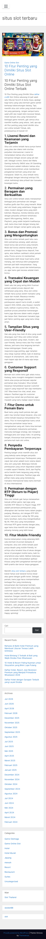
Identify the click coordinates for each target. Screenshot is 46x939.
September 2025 (12, 732)
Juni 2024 (9, 803)
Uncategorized (11, 881)
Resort (8, 867)
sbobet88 (9, 908)
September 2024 (12, 789)
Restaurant (10, 872)
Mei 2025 (9, 751)
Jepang (8, 858)
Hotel (7, 848)
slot (6, 916)
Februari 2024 (11, 822)
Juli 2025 (9, 741)
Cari (6, 626)
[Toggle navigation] (6, 6)
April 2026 (9, 708)
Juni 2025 (9, 746)
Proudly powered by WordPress (16, 933)
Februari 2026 (11, 713)
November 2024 (12, 779)
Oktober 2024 (11, 784)
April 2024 (9, 812)
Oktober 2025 (11, 727)
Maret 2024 (10, 817)
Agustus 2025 (11, 737)
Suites (7, 877)
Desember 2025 (12, 718)
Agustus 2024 (11, 794)
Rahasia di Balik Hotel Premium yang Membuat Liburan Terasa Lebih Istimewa (21, 648)
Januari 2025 (11, 770)
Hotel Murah (10, 853)
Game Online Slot (11, 62)
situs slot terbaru (19, 571)
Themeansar (24, 935)
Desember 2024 (12, 775)
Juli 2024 (9, 798)
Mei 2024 (9, 808)
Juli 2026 (9, 699)
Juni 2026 (9, 704)
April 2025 (9, 756)
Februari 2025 (11, 765)
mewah (8, 862)
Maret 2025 (10, 760)
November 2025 (12, 723)
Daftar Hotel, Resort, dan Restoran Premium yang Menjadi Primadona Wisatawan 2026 (21, 672)
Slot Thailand (10, 897)
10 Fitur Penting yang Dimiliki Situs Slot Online (20, 70)
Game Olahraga (12, 839)
